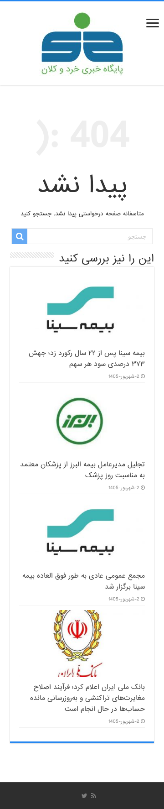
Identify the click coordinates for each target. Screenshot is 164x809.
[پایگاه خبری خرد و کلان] (82, 41)
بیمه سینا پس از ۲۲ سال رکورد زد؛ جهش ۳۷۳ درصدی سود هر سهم (87, 359)
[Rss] (93, 795)
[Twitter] (84, 795)
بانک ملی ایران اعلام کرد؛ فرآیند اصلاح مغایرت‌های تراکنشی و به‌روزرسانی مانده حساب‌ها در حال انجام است (87, 698)
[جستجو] (19, 236)
